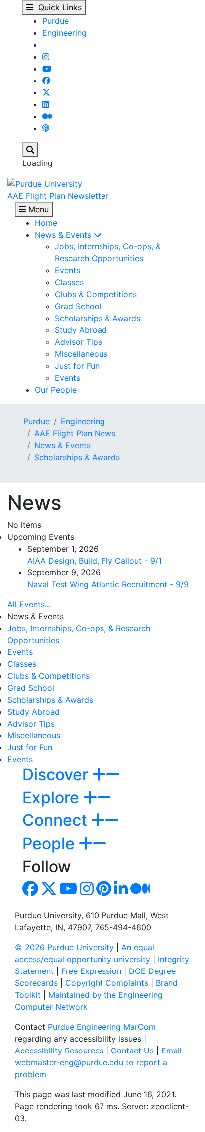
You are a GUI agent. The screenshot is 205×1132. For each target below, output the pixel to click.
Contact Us (132, 1050)
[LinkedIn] (45, 104)
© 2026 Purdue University (64, 947)
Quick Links (57, 7)
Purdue (55, 21)
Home (46, 223)
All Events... (29, 604)
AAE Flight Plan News (74, 433)
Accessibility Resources (59, 1050)
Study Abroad (81, 330)
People (50, 843)
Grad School (78, 306)
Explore (52, 797)
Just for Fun (77, 366)
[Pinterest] (103, 891)
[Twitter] (46, 92)
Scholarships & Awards (97, 318)
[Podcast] (45, 128)
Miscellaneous (81, 354)
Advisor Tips (78, 342)
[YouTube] (46, 69)
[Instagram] (45, 57)
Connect (56, 820)
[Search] (30, 149)
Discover (57, 774)
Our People (56, 390)
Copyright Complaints (106, 983)
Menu (37, 209)
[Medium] (47, 116)
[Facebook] (46, 80)
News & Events (64, 235)
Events (67, 270)
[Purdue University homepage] (44, 183)
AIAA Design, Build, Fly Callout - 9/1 (94, 561)
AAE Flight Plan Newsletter (57, 196)
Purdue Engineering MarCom (102, 1027)
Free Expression (91, 971)
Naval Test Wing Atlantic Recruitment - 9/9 (108, 584)
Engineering (64, 33)
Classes (69, 282)
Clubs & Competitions (96, 294)
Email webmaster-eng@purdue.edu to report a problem (98, 1062)
